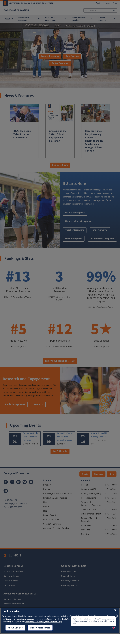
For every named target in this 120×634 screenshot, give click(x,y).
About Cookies (15, 627)
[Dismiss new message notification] (116, 616)
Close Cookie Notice (40, 627)
